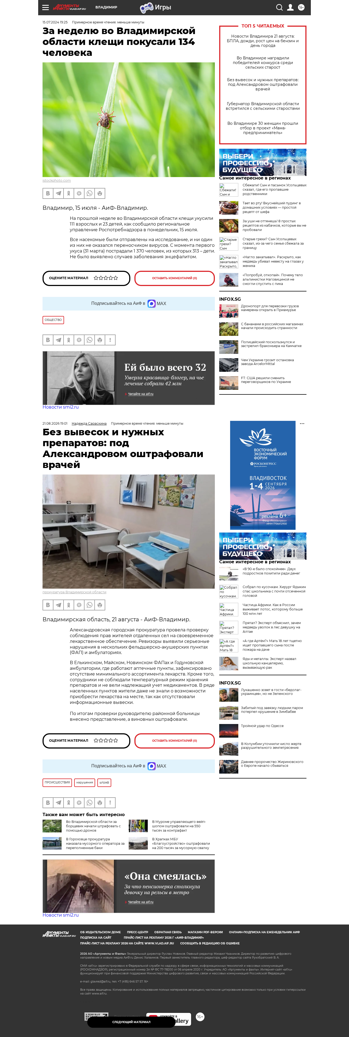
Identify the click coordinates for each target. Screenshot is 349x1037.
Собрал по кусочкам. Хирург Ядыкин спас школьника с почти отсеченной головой (274, 591)
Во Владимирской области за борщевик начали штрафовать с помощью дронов (93, 826)
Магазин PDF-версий (205, 932)
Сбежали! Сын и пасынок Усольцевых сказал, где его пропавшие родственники (274, 189)
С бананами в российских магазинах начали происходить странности (272, 326)
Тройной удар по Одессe (262, 726)
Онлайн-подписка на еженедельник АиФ (264, 932)
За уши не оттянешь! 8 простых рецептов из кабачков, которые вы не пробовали (274, 225)
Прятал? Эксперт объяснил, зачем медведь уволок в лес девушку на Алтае (272, 627)
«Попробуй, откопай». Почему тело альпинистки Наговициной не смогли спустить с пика (273, 279)
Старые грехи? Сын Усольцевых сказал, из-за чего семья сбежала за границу (273, 243)
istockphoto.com (57, 180)
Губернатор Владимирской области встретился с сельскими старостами (263, 106)
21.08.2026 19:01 (55, 423)
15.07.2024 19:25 (55, 22)
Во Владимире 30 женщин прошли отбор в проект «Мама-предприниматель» (262, 128)
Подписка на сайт (95, 937)
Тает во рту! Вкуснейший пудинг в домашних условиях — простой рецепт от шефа (272, 207)
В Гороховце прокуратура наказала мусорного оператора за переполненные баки (95, 843)
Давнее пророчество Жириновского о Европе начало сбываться (272, 764)
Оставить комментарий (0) (174, 278)
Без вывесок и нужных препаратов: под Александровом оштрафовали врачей (263, 85)
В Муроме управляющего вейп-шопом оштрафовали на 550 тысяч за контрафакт (179, 826)
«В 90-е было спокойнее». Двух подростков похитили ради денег (271, 571)
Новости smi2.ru (61, 407)
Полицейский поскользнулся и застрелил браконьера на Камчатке (271, 344)
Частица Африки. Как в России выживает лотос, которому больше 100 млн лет (273, 609)
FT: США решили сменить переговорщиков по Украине (266, 380)
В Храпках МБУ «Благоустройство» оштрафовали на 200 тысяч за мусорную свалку (181, 843)
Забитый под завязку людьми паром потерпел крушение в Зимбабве (272, 710)
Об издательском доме (100, 932)
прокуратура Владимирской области (74, 592)
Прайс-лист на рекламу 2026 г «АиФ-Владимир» (164, 937)
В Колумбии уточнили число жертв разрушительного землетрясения (271, 746)
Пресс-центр (137, 932)
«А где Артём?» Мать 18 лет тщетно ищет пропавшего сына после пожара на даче (272, 645)
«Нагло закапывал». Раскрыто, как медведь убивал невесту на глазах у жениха (273, 261)
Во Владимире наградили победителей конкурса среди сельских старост (263, 63)
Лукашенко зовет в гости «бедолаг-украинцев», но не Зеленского (271, 692)
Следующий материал (131, 1022)
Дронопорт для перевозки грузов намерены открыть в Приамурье (270, 308)
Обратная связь (168, 932)
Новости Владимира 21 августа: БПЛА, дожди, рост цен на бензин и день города (263, 41)
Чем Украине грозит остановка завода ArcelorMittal (267, 362)
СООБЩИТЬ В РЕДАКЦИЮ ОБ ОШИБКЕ (210, 943)
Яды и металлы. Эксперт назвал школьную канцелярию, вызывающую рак (269, 663)
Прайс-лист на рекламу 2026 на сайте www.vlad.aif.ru (127, 943)
